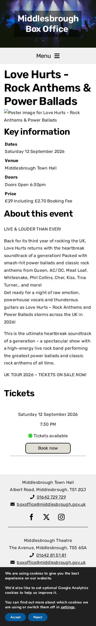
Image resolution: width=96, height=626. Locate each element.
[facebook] (31, 517)
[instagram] (61, 517)
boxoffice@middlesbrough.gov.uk (51, 504)
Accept (15, 617)
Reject (37, 617)
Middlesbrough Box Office (48, 23)
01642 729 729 (51, 497)
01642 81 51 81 (51, 555)
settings (68, 607)
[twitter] (46, 517)
